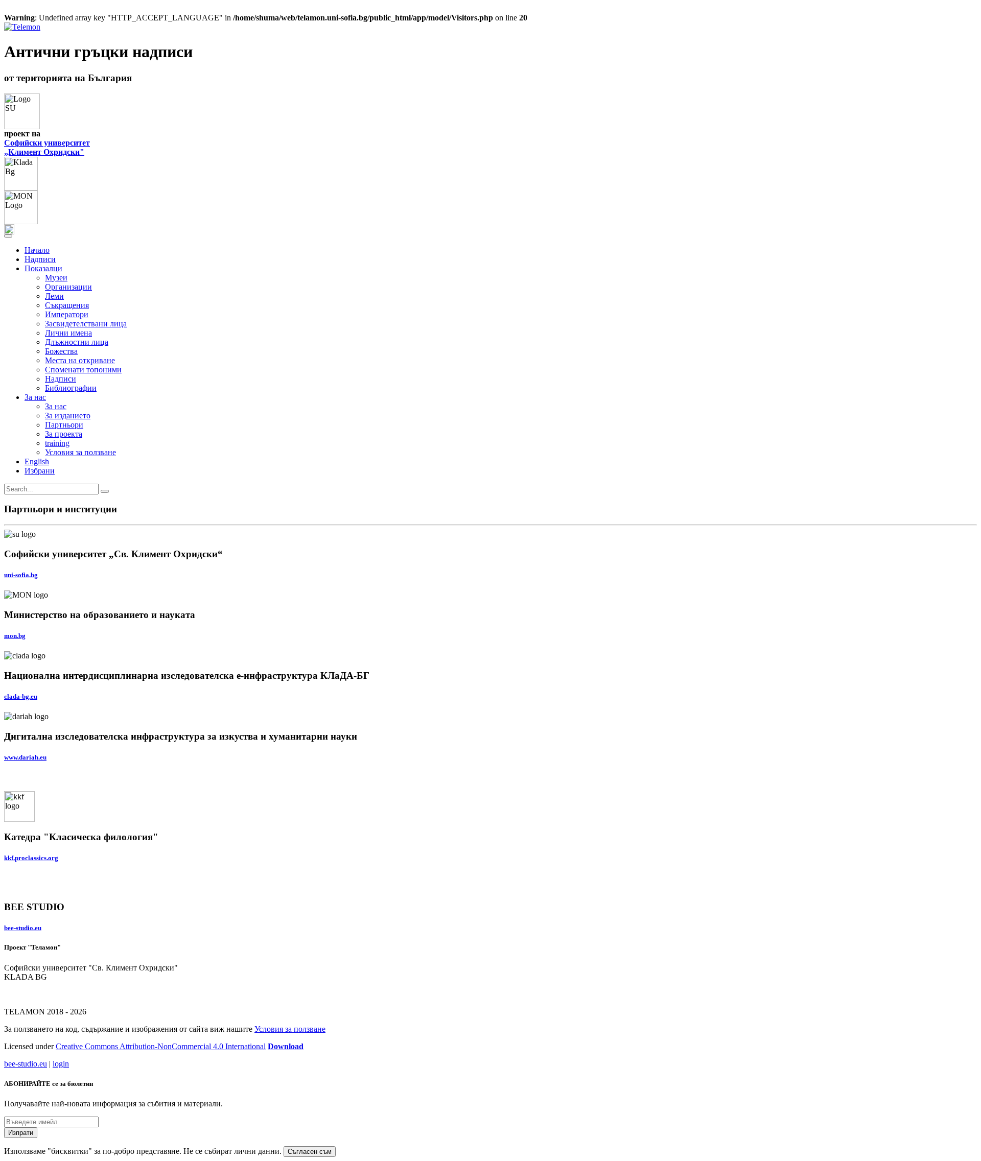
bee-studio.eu (22, 928)
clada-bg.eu (20, 696)
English (37, 461)
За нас (55, 406)
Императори (66, 314)
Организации (68, 286)
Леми (54, 296)
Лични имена (68, 332)
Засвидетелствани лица (86, 323)
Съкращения (67, 305)
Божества (61, 351)
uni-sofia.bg (21, 575)
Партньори (64, 424)
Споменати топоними (83, 369)
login (61, 1063)
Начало (37, 250)
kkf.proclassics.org (31, 858)
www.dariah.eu (25, 757)
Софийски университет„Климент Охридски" (47, 147)
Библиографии (71, 388)
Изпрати (20, 1132)
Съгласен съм (310, 1151)
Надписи (40, 259)
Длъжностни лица (76, 342)
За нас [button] (35, 397)
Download (285, 1046)
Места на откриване (80, 360)
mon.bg (15, 635)
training (57, 443)
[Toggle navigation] (8, 236)
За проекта (63, 434)
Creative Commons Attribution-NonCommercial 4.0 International (161, 1046)
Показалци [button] (43, 268)
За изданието (67, 415)
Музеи (56, 277)
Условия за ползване (80, 452)
